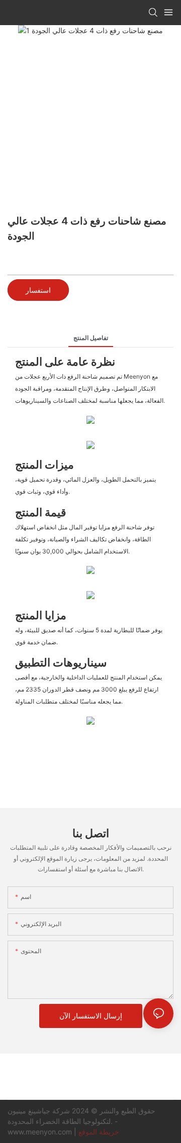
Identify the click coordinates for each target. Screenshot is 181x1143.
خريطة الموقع (98, 1131)
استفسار (38, 290)
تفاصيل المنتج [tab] (90, 337)
